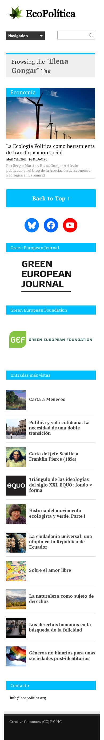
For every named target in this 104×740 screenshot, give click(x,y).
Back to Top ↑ (51, 198)
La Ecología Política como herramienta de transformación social (50, 149)
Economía (23, 92)
